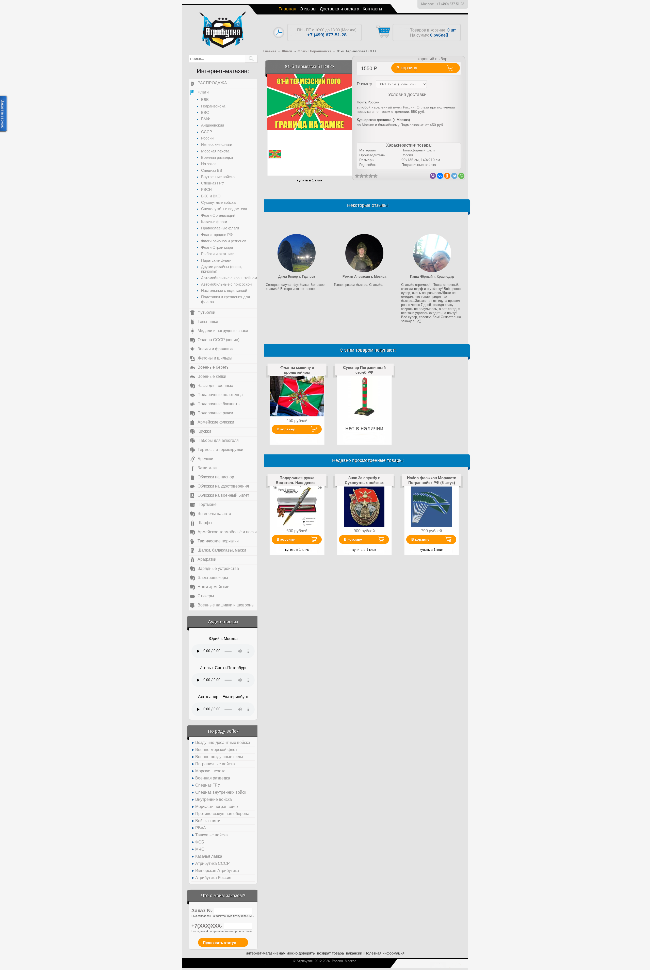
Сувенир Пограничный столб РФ (364, 369)
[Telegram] (454, 176)
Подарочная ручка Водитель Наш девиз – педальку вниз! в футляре (297, 482)
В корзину (286, 429)
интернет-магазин (261, 953)
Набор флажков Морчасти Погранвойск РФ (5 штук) (431, 480)
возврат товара (330, 953)
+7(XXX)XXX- (207, 926)
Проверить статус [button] (219, 943)
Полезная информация (384, 953)
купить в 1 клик (309, 180)
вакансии (354, 953)
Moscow (427, 4)
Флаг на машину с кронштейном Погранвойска (297, 372)
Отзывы (308, 8)
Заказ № (202, 910)
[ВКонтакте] (440, 176)
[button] (251, 59)
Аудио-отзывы (223, 621)
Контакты (372, 8)
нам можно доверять (297, 953)
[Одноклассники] (447, 176)
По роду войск (223, 731)
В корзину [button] (406, 67)
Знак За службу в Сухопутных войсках (364, 480)
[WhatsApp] (461, 176)
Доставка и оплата (339, 8)
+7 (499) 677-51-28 (450, 4)
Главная (287, 8)
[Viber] (433, 176)
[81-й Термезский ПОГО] (309, 102)
